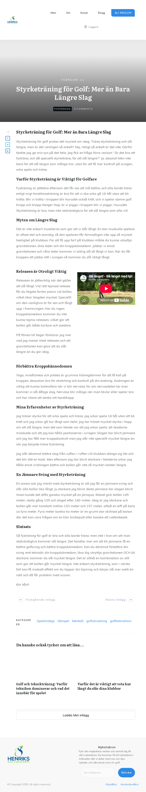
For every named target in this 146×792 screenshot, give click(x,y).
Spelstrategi (46, 621)
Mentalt (78, 621)
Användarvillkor (130, 784)
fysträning (62, 109)
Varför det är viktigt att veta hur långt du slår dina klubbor (106, 675)
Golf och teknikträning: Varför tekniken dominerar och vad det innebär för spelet (45, 675)
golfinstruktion (120, 621)
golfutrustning (96, 621)
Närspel (63, 621)
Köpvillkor (111, 784)
